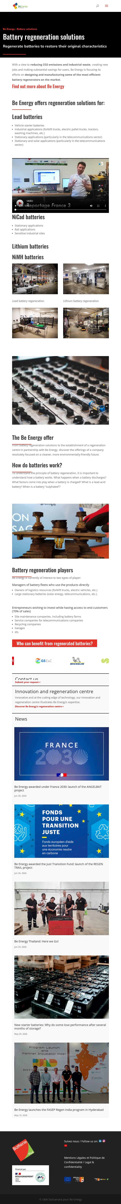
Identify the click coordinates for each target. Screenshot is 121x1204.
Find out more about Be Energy (38, 86)
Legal (88, 1162)
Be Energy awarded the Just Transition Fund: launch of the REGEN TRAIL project (58, 866)
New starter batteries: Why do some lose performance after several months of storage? (60, 1026)
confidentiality (73, 1167)
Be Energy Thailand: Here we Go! (36, 941)
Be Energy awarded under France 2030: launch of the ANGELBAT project (58, 788)
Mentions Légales (75, 1157)
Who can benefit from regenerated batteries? (55, 643)
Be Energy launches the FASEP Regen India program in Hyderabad (59, 1110)
